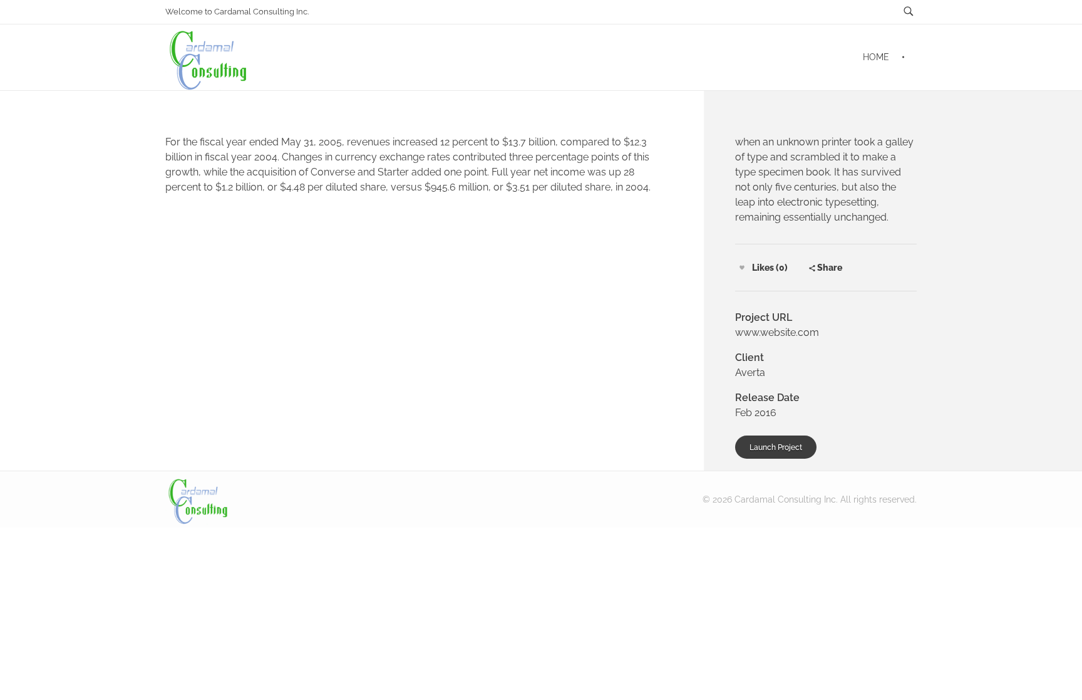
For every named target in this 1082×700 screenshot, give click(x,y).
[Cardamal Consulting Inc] (198, 499)
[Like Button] (742, 267)
